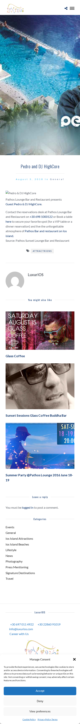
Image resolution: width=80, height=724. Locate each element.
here (8, 221)
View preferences (40, 711)
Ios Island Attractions (19, 538)
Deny (40, 701)
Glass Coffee (15, 356)
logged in (27, 507)
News (9, 555)
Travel (9, 578)
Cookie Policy (29, 719)
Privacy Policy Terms (47, 719)
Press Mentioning (17, 567)
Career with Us (19, 634)
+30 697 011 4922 (22, 624)
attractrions (42, 251)
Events (10, 527)
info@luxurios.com (21, 629)
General (57, 179)
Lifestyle (11, 550)
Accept (40, 690)
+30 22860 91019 (49, 624)
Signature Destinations (20, 573)
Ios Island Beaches (17, 544)
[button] (74, 659)
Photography (14, 561)
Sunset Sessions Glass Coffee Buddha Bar (36, 415)
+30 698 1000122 (41, 216)
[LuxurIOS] (40, 650)
